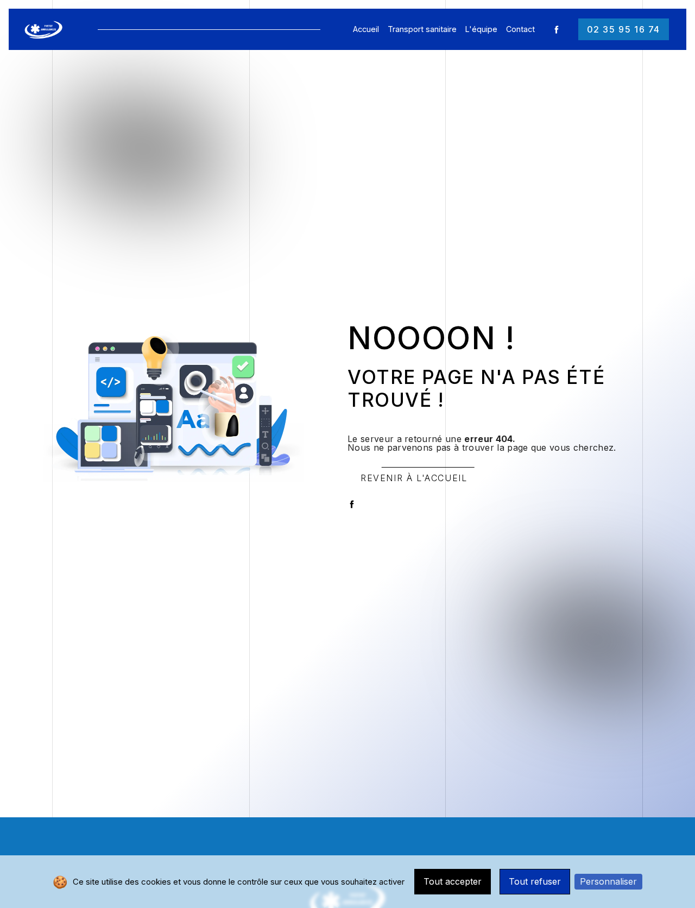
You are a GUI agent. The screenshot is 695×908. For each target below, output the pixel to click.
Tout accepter (453, 881)
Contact (520, 29)
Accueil (366, 29)
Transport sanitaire (422, 29)
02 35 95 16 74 (623, 29)
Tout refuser (535, 881)
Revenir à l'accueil (414, 477)
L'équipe (481, 29)
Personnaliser (608, 881)
